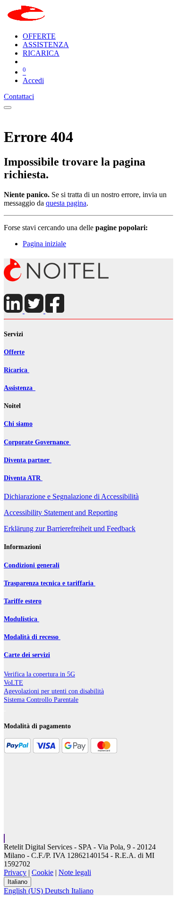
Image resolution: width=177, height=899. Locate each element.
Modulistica (21, 619)
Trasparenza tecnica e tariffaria (49, 583)
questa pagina (66, 203)
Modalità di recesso (32, 637)
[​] (56, 279)
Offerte (14, 352)
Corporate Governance (37, 442)
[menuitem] (39, 36)
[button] (4, 838)
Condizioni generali (31, 565)
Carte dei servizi (27, 654)
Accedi (33, 80)
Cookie (42, 872)
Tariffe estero (23, 601)
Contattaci (19, 96)
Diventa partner (27, 460)
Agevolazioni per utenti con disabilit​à (54, 691)
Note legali (75, 872)
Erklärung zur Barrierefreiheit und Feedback (69, 528)
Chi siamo (18, 423)
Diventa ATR (23, 478)
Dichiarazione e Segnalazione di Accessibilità (71, 496)
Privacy (15, 872)
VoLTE (13, 682)
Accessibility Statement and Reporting (61, 512)
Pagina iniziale (44, 244)
